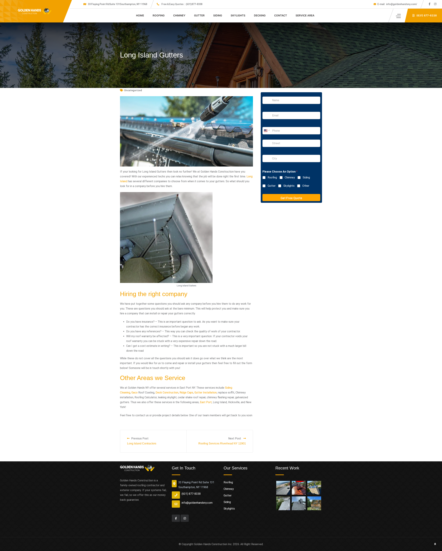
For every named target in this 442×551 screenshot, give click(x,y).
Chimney (179, 15)
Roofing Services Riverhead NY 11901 (222, 443)
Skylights (238, 15)
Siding (217, 15)
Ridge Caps (186, 392)
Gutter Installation (205, 392)
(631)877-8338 (181, 4)
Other (305, 185)
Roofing (159, 15)
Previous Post (139, 438)
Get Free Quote (291, 198)
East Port (206, 402)
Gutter (199, 15)
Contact (280, 15)
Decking (260, 15)
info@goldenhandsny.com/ (397, 4)
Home (140, 15)
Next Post (235, 438)
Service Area (305, 15)
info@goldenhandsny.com (197, 502)
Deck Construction (167, 392)
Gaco (134, 392)
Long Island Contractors (141, 443)
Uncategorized (133, 90)
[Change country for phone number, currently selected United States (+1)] (266, 130)
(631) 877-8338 (191, 493)
